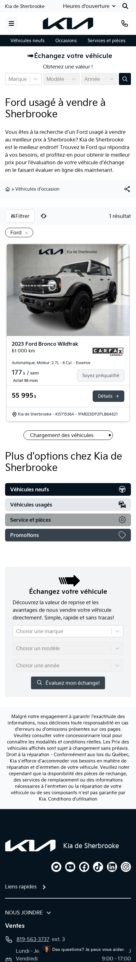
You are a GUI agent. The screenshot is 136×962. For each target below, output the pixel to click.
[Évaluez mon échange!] (125, 79)
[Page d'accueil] (30, 846)
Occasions (66, 40)
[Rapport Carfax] (108, 352)
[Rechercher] (125, 6)
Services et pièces (107, 40)
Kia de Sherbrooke (25, 6)
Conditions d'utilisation (72, 799)
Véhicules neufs (27, 40)
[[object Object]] (127, 189)
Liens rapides (21, 886)
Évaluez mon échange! (73, 682)
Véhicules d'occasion (37, 189)
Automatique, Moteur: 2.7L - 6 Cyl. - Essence (51, 362)
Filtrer (22, 216)
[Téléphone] (124, 23)
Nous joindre (24, 912)
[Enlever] (25, 233)
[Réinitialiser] (44, 216)
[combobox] (9, 79)
